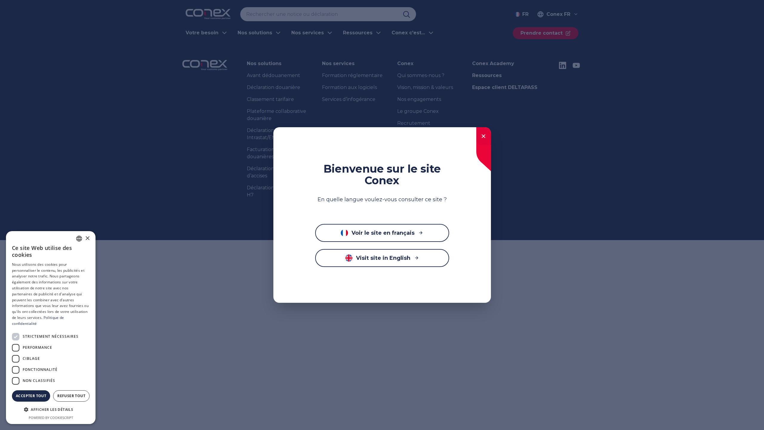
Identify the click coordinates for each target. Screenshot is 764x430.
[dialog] (51, 327)
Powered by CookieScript (51, 417)
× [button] (87, 238)
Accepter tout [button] (31, 395)
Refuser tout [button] (71, 395)
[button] (51, 410)
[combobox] (79, 239)
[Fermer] (483, 136)
